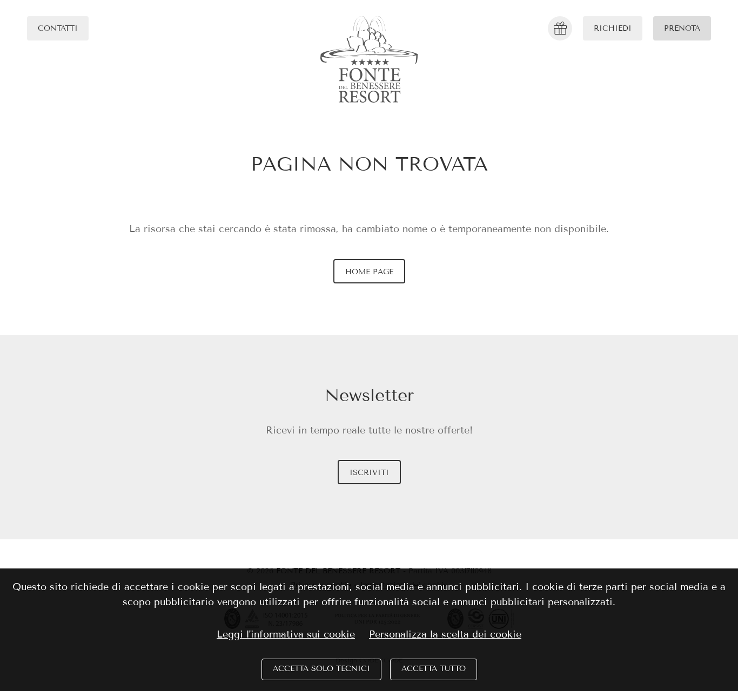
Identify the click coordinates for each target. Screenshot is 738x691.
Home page (369, 271)
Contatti (58, 28)
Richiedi (613, 28)
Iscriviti (369, 472)
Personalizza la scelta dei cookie (445, 634)
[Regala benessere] (560, 28)
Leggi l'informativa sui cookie (286, 634)
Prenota (682, 28)
